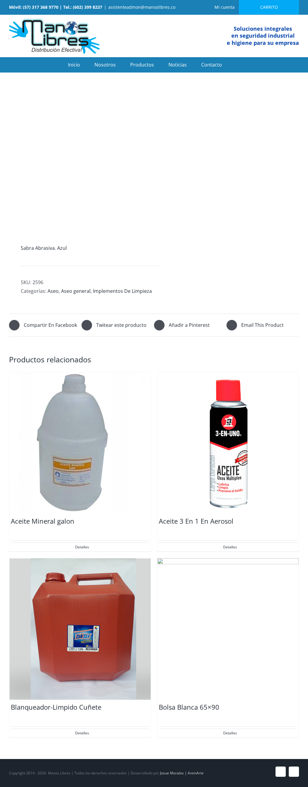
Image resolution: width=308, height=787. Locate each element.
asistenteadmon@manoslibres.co (141, 7)
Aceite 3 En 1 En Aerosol (196, 520)
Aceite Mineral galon (42, 520)
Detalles (82, 547)
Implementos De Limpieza (122, 291)
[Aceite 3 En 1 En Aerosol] (228, 443)
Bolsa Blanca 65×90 (189, 706)
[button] (238, 64)
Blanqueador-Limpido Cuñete (56, 706)
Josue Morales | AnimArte (182, 773)
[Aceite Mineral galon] (80, 443)
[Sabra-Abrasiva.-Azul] (78, 160)
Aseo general (76, 291)
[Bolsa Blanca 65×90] (228, 629)
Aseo (53, 291)
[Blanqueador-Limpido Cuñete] (80, 629)
